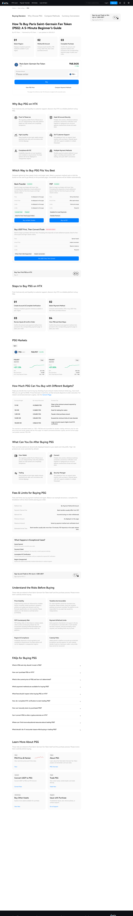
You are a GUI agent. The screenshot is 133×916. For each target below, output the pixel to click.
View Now (17, 806)
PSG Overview (54, 766)
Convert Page (46, 395)
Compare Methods (52, 16)
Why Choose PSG (35, 16)
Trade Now (53, 786)
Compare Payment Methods (63, 87)
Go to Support (54, 806)
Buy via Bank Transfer (29, 220)
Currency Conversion (70, 16)
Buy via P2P (64, 220)
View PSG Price (30, 87)
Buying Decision (19, 16)
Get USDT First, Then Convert (46, 258)
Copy (42, 360)
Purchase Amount (20, 71)
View (15, 766)
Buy (46, 82)
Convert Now (18, 786)
